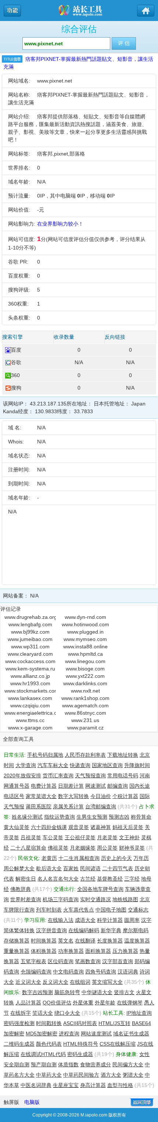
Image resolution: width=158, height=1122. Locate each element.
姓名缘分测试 (27, 817)
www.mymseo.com (85, 639)
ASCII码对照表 (80, 1023)
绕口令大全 (67, 1013)
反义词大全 (55, 982)
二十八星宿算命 (28, 848)
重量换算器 (16, 951)
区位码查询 (60, 961)
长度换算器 (110, 941)
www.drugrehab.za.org (30, 617)
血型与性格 (120, 1085)
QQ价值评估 (57, 1003)
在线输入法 (60, 920)
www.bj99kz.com (30, 632)
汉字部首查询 (117, 961)
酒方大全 (111, 1075)
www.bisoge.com (85, 669)
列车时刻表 (49, 910)
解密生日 (25, 879)
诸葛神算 (100, 827)
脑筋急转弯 (67, 992)
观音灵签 (78, 827)
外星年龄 (105, 1003)
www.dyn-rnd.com (85, 617)
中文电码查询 (68, 972)
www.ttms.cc (30, 720)
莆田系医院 (38, 806)
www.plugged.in (85, 632)
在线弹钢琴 (130, 1003)
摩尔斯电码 (135, 930)
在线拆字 (20, 1013)
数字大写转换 (73, 796)
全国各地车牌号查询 (100, 889)
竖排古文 (124, 992)
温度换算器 (137, 941)
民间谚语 (90, 868)
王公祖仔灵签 (80, 837)
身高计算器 (93, 1085)
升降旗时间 (137, 765)
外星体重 (83, 1003)
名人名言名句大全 (58, 879)
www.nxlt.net (85, 691)
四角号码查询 (100, 972)
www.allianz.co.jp (30, 676)
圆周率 (132, 920)
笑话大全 (42, 1013)
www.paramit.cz (85, 728)
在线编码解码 (83, 930)
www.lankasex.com (30, 698)
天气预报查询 (90, 775)
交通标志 (138, 910)
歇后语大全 (49, 868)
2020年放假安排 (22, 775)
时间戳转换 (49, 1023)
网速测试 (95, 786)
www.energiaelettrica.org (30, 713)
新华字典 (111, 930)
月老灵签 (107, 837)
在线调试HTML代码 (43, 1054)
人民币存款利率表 (85, 755)
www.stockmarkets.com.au (30, 691)
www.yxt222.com (85, 676)
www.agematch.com (85, 705)
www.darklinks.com (85, 683)
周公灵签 (107, 848)
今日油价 (100, 796)
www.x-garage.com (30, 728)
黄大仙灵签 (16, 827)
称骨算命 (141, 817)
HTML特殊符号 (80, 1044)
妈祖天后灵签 (127, 827)
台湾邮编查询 (100, 806)
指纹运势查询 (59, 817)
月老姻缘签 (83, 848)
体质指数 (68, 1064)
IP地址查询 (139, 1013)
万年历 (141, 858)
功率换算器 (71, 951)
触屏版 (11, 1102)
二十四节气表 (117, 868)
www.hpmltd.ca (85, 654)
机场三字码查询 (61, 899)
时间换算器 (44, 941)
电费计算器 (44, 786)
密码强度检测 (19, 1023)
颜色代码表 (49, 1044)
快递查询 (80, 765)
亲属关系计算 (68, 806)
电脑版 (32, 1102)
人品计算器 (28, 1003)
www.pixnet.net (54, 81)
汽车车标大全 (52, 765)
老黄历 (49, 858)
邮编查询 (117, 786)
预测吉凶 (119, 817)
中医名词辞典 (36, 1085)
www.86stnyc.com (85, 713)
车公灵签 (53, 837)
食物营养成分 (95, 1064)
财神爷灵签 (132, 848)
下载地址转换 (122, 755)
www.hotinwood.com (85, 624)
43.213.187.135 (48, 404)
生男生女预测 (91, 817)
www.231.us (85, 720)
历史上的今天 (116, 858)
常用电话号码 (122, 775)
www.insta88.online (85, 646)
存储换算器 (16, 941)
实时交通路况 (95, 899)
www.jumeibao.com (30, 639)
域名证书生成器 (131, 1033)
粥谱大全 (133, 1075)
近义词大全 (28, 982)
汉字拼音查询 (51, 930)
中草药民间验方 (81, 1075)
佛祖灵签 (58, 848)
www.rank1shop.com (85, 698)
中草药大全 (49, 1075)
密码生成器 (80, 1054)
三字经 (132, 879)
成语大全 (85, 920)
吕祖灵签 (31, 837)
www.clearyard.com (30, 654)
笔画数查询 (88, 961)
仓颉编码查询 (36, 972)
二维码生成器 (19, 1044)
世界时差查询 (25, 899)
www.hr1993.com (30, 683)
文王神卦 (129, 837)
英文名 (65, 941)
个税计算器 (125, 796)
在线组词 (80, 982)
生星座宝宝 (66, 1085)
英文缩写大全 (107, 982)
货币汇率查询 (58, 775)
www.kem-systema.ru (30, 669)
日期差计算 (71, 786)
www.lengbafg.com (30, 624)
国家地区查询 (107, 765)
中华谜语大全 (97, 992)
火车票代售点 (78, 910)
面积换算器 (98, 951)
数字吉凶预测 (37, 992)
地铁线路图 (125, 899)
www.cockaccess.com (30, 661)
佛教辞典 (20, 889)
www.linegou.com (85, 661)
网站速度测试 (96, 1033)
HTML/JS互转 (114, 1023)
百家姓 (71, 868)
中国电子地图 (111, 910)
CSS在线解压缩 (118, 1044)
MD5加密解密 (41, 1033)
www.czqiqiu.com (30, 705)
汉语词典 (128, 972)
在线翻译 (85, 941)
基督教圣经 (110, 879)
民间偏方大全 (127, 1064)
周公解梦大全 (19, 868)
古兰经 (88, 879)
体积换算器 (44, 951)
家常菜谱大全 (41, 796)
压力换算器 (125, 951)
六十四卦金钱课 (49, 827)
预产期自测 (44, 1064)
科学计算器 (110, 920)
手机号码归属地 (45, 755)
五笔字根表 (33, 961)
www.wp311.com (30, 646)
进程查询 (69, 1033)
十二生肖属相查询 (79, 858)
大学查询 (25, 765)
